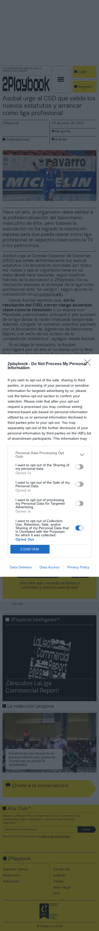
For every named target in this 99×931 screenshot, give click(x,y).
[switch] (79, 466)
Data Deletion (21, 567)
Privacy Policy (78, 567)
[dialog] (49, 465)
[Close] (89, 364)
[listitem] (49, 454)
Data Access (49, 567)
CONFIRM (30, 549)
